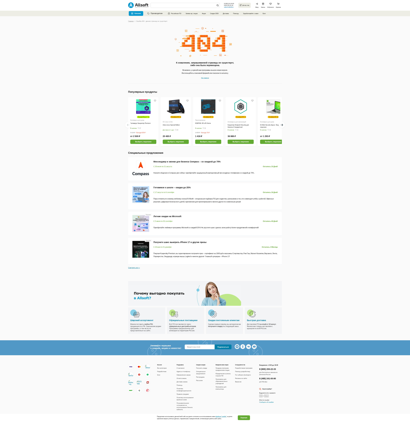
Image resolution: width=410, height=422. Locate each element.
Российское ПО (176, 13)
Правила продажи (183, 394)
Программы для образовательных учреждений (221, 381)
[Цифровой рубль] (148, 390)
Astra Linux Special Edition (171, 125)
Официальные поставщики (183, 320)
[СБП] (139, 390)
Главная (131, 21)
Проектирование (200, 120)
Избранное (270, 7)
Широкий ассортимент (141, 320)
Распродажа (200, 377)
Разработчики (161, 371)
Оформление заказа (183, 375)
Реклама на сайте (241, 378)
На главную (205, 78)
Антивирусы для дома (137, 120)
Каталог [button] (138, 13)
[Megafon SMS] (148, 374)
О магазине (180, 368)
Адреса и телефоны (183, 371)
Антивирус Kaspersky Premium (140, 123)
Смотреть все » (134, 268)
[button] (257, 5)
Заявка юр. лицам (192, 13)
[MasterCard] (139, 367)
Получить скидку (201, 368)
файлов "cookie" (221, 416)
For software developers (243, 375)
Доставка (226, 13)
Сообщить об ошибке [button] (266, 402)
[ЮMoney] (148, 367)
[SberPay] (131, 374)
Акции (204, 13)
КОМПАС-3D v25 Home (203, 123)
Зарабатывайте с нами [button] (250, 13)
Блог (264, 13)
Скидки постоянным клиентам (223, 320)
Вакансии (238, 382)
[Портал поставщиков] (148, 382)
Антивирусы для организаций (237, 122)
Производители (157, 13)
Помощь (236, 13)
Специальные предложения (145, 152)
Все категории (162, 368)
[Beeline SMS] (130, 382)
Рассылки (199, 380)
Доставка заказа (182, 382)
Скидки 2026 (214, 13)
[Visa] (131, 367)
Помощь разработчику (242, 371)
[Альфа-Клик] (139, 374)
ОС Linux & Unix (168, 122)
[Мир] (131, 390)
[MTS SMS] (139, 382)
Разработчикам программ (243, 368)
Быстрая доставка (256, 320)
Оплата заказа (181, 378)
